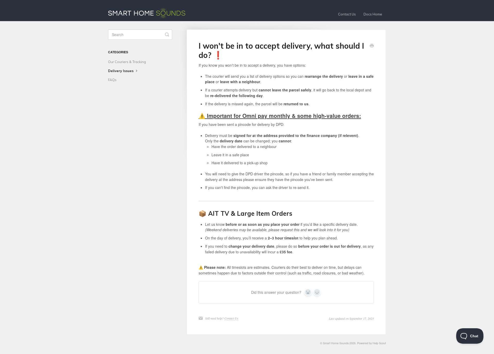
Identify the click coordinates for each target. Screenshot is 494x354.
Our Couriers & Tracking (127, 62)
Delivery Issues (121, 71)
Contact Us (347, 14)
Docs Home (373, 14)
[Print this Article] (372, 46)
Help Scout (379, 343)
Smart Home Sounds (336, 343)
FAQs (112, 80)
